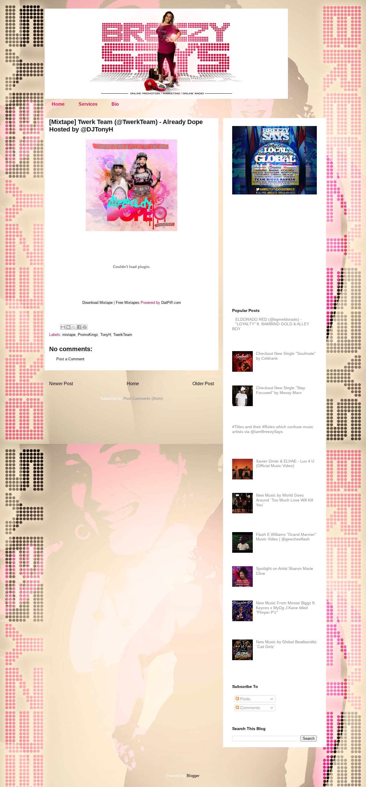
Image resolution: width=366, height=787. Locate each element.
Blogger (193, 776)
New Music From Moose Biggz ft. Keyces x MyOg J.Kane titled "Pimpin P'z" (286, 608)
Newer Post (61, 383)
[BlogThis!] (68, 327)
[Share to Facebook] (79, 327)
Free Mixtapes (128, 302)
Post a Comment (70, 359)
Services (88, 104)
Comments (249, 707)
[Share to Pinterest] (84, 327)
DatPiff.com (171, 302)
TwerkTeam (122, 334)
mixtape (68, 334)
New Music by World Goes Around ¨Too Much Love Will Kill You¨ (284, 500)
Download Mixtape (97, 302)
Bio (115, 104)
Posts (244, 699)
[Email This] (63, 327)
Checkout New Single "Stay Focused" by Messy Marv (280, 390)
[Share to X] (74, 327)
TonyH (105, 334)
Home (58, 104)
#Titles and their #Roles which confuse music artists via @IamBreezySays (272, 429)
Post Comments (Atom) (143, 398)
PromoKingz (88, 334)
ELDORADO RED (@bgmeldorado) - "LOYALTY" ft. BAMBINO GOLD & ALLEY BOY (270, 324)
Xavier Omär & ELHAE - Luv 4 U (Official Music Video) (285, 463)
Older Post (203, 383)
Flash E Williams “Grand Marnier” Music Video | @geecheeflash (286, 537)
